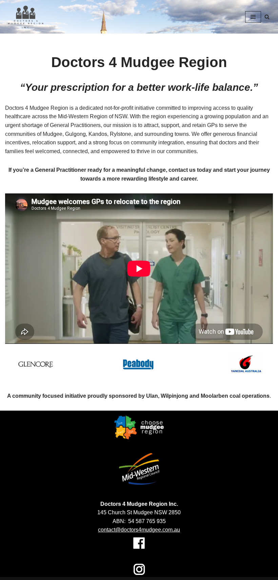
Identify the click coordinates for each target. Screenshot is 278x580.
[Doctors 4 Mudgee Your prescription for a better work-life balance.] (25, 17)
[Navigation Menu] (253, 17)
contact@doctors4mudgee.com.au (139, 530)
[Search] (267, 16)
